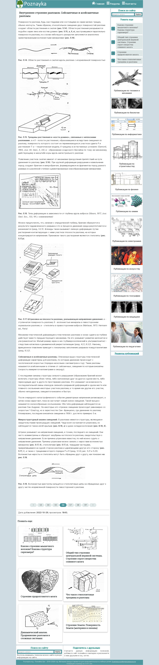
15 (56, 505)
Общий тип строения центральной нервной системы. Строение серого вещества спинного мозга (128, 42)
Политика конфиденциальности (124, 662)
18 (78, 505)
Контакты (130, 3)
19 (85, 505)
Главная (100, 3)
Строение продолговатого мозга (128, 53)
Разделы (115, 3)
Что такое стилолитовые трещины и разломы (129, 60)
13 (41, 505)
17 (70, 505)
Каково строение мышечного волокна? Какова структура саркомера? (128, 29)
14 (48, 505)
